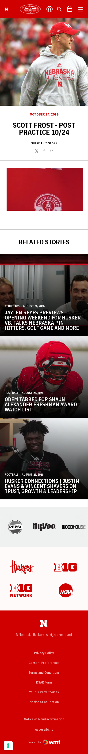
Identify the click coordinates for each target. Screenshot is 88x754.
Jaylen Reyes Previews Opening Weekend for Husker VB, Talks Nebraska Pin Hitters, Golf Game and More (43, 320)
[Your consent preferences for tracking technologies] (8, 745)
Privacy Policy (44, 653)
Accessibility (44, 729)
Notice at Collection (44, 702)
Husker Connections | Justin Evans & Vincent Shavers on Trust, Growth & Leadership (42, 485)
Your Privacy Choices (44, 692)
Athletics (12, 306)
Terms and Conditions (44, 672)
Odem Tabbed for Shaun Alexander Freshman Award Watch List (41, 404)
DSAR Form (44, 682)
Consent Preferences (44, 663)
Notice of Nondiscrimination (44, 719)
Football (11, 393)
